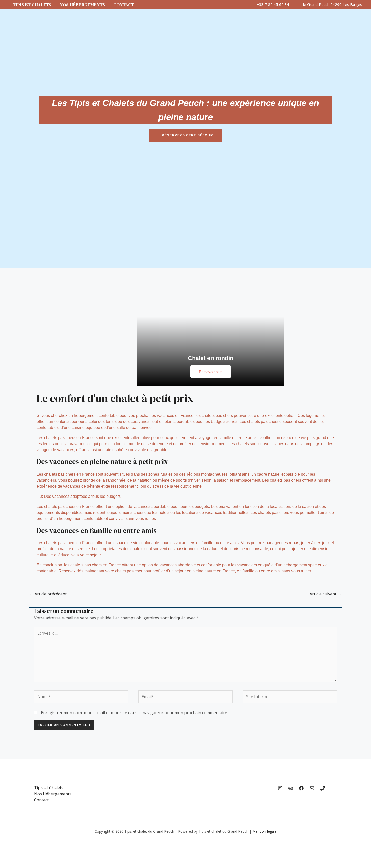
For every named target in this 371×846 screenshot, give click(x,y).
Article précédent (48, 594)
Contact (123, 4)
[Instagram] (280, 788)
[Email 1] (312, 788)
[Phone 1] (322, 788)
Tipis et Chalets (32, 4)
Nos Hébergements (82, 4)
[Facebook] (301, 788)
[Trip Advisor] (290, 788)
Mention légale (264, 831)
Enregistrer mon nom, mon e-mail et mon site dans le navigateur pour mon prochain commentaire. (134, 712)
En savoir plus (210, 372)
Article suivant (325, 594)
